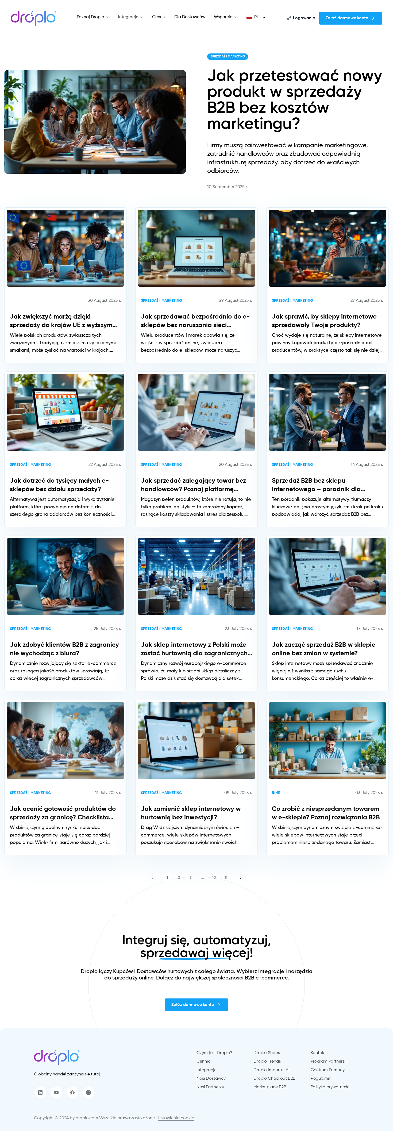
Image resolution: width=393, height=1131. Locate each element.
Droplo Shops (266, 1053)
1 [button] (167, 878)
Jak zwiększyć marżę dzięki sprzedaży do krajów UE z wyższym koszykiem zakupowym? (61, 321)
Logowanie (304, 18)
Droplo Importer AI (271, 1070)
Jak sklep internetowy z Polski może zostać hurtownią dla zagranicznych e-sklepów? (194, 650)
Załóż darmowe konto (347, 18)
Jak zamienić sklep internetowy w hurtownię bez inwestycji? (191, 813)
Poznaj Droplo (90, 17)
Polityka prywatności (330, 1087)
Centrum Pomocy (328, 1070)
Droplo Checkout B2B (274, 1078)
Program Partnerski (329, 1061)
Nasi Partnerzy (210, 1087)
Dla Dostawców (189, 17)
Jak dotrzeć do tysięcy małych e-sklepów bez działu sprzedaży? (59, 485)
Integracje (128, 17)
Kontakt (318, 1053)
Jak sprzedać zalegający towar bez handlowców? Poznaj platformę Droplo (193, 486)
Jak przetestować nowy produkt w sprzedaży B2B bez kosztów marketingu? (294, 100)
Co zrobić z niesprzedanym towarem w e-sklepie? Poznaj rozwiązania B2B (326, 813)
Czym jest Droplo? (214, 1053)
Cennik (159, 17)
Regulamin (321, 1078)
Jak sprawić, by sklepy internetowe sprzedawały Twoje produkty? (324, 320)
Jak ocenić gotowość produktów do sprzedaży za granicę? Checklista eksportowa (63, 814)
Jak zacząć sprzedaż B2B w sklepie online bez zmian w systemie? (323, 649)
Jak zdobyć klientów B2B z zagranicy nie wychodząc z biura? (64, 649)
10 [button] (214, 878)
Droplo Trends (267, 1061)
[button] (152, 877)
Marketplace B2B (269, 1087)
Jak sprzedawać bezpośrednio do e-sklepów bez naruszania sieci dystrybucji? (195, 321)
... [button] (202, 878)
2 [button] (179, 878)
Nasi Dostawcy (211, 1078)
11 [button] (226, 878)
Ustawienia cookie (176, 1118)
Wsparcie (223, 17)
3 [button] (191, 878)
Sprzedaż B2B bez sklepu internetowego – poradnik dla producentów (316, 486)
